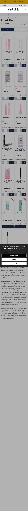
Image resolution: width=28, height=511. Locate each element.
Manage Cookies (14, 255)
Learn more (7, 248)
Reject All (14, 259)
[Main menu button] (2, 10)
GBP (19, 5)
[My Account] (23, 10)
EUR (24, 5)
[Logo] (14, 9)
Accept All (14, 263)
